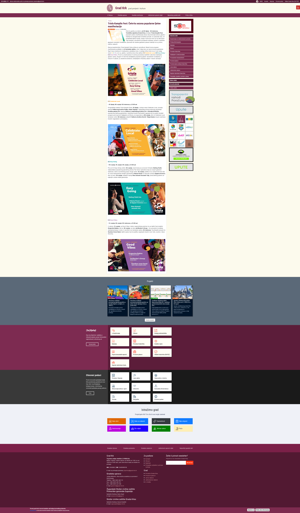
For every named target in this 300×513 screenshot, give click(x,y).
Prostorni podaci (158, 399)
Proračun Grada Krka (175, 51)
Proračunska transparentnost (177, 57)
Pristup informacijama (175, 42)
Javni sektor (136, 378)
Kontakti (266, 1)
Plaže (180, 428)
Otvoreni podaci (279, 1)
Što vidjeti (137, 428)
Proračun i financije (117, 378)
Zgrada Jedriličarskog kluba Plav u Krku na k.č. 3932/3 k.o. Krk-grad (182, 302)
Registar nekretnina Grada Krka (177, 73)
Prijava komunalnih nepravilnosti (120, 354)
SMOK (261, 1)
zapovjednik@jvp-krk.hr (118, 504)
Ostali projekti (150, 320)
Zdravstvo (136, 389)
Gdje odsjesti (183, 421)
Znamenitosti (161, 421)
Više (90, 393)
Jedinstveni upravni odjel (155, 15)
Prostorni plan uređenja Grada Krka (178, 64)
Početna (109, 20)
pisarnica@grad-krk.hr (39, 1)
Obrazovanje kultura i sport (119, 389)
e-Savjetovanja (116, 333)
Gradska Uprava (112, 448)
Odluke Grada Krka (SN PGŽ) (292, 1)
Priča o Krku (189, 15)
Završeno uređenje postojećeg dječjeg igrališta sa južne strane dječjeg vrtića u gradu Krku (139, 303)
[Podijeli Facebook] (163, 29)
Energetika (136, 399)
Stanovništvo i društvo (160, 378)
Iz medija (148, 482)
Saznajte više (33, 510)
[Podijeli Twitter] (164, 29)
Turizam (114, 399)
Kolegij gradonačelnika (160, 333)
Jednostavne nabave (175, 70)
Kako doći (115, 421)
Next (195, 301)
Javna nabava (173, 67)
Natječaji (272, 1)
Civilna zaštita (173, 88)
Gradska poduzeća (129, 448)
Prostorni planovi (174, 61)
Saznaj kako (92, 344)
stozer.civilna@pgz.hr (117, 496)
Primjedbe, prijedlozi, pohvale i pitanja (179, 76)
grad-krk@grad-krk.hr (117, 486)
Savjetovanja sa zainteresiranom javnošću (180, 39)
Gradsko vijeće (158, 344)
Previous (104, 301)
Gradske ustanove (146, 448)
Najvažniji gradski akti (174, 15)
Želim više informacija (262, 510)
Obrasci (172, 48)
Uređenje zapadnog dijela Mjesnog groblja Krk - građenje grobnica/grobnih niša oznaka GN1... (161, 303)
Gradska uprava (122, 15)
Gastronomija (116, 428)
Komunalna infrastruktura (161, 389)
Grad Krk (130, 8)
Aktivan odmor (161, 428)
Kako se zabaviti (139, 421)
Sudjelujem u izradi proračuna (177, 54)
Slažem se (251, 510)
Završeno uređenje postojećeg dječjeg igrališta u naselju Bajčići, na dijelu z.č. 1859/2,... (117, 303)
